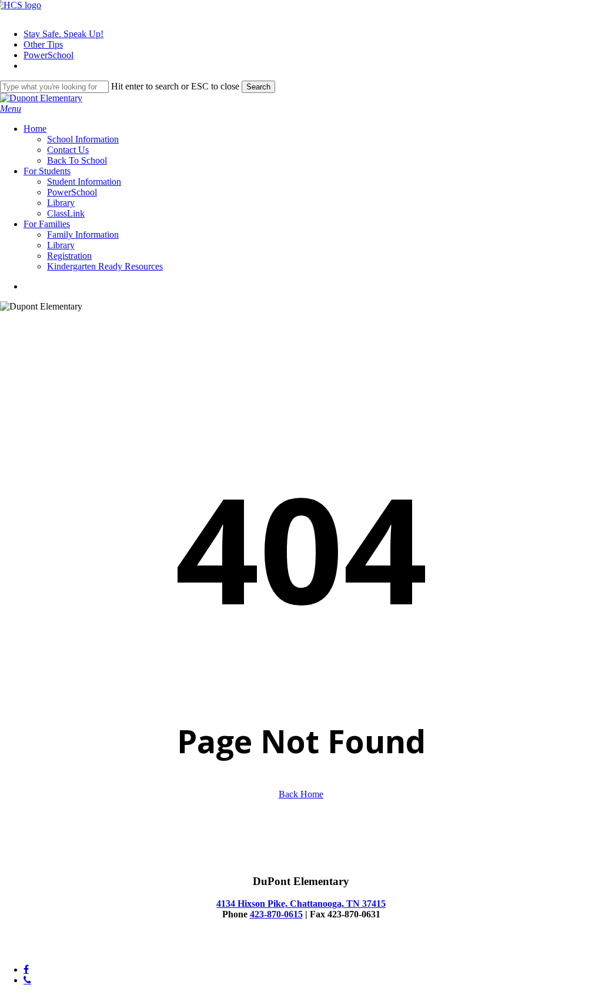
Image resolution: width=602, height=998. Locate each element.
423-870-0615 (276, 914)
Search (258, 86)
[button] (10, 109)
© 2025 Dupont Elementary (51, 949)
